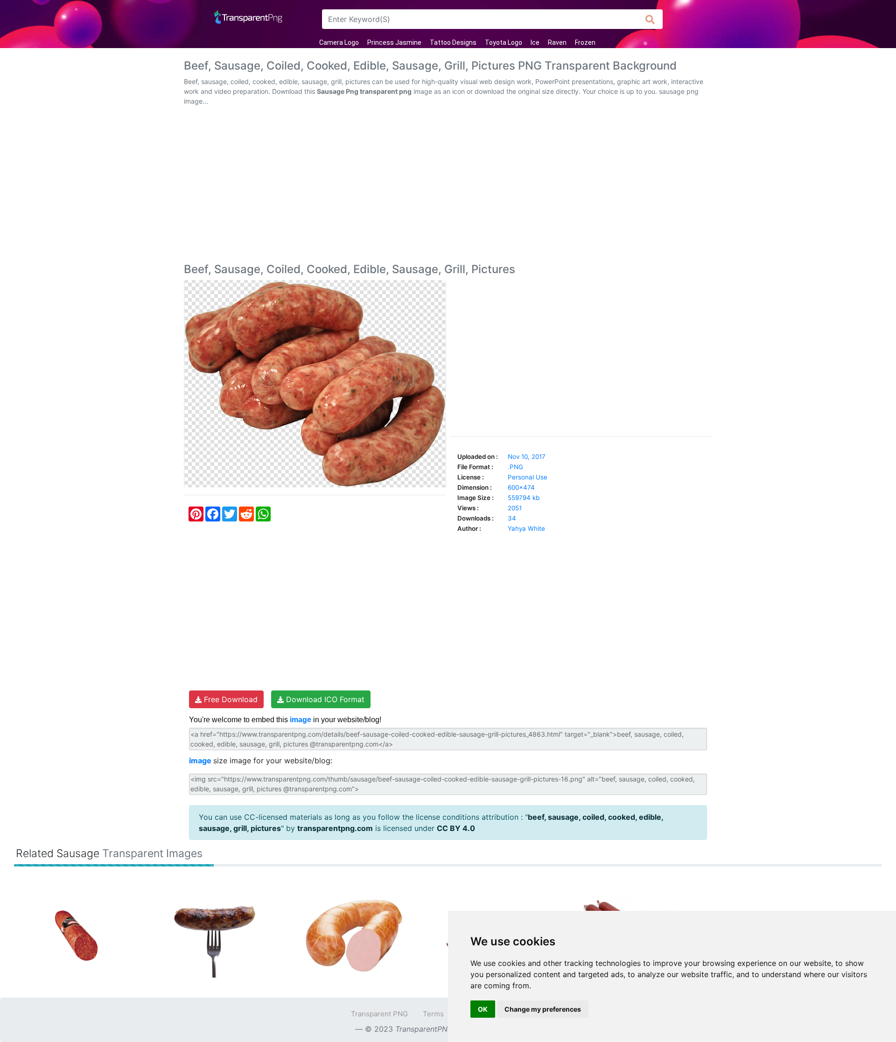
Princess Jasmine (394, 42)
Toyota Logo (503, 42)
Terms (433, 1013)
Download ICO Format (324, 699)
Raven (557, 42)
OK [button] (483, 1009)
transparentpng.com (335, 828)
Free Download (230, 699)
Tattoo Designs (453, 42)
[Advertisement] (448, 186)
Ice (535, 42)
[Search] (650, 19)
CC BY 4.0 (456, 828)
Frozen (585, 42)
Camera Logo (339, 42)
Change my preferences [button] (542, 1009)
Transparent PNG (379, 1013)
